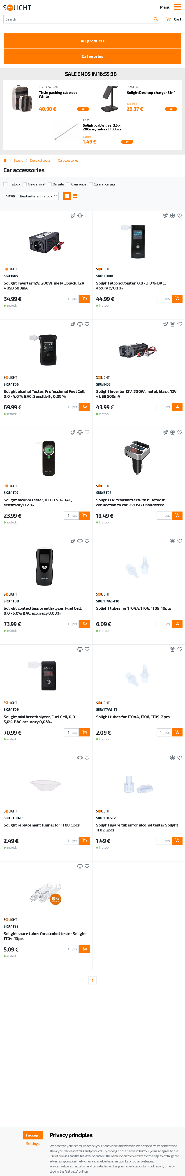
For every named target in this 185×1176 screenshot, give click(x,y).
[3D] (72, 216)
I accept (33, 1135)
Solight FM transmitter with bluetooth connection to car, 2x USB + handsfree (130, 502)
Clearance (78, 184)
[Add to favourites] (86, 216)
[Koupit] (83, 109)
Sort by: (9, 196)
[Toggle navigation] (177, 7)
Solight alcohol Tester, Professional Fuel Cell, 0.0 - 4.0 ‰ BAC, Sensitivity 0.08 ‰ (44, 394)
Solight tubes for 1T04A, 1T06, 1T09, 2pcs (132, 716)
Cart (177, 19)
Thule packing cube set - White (59, 94)
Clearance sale (105, 184)
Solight (18, 160)
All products (92, 40)
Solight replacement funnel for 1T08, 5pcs (41, 824)
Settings (33, 1143)
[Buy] (84, 299)
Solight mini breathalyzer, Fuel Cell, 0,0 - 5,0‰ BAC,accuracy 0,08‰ (40, 719)
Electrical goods (40, 160)
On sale (58, 184)
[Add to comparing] (79, 216)
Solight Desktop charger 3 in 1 (151, 92)
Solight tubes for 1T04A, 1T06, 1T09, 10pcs (133, 608)
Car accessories (68, 160)
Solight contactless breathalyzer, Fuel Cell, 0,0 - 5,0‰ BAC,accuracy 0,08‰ (43, 611)
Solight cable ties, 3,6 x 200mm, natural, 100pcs (102, 127)
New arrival (36, 184)
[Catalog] (67, 196)
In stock (14, 184)
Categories (92, 56)
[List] (75, 196)
